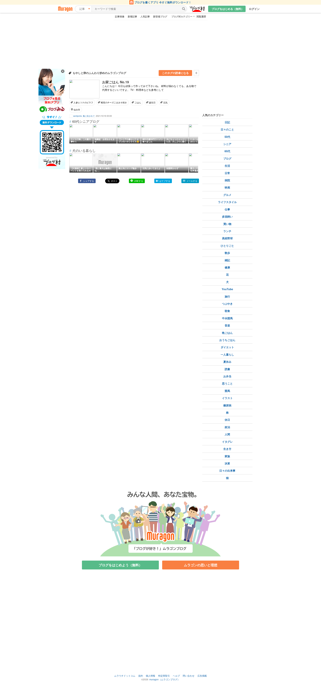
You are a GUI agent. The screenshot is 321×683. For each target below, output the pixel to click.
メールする (191, 180)
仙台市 (77, 109)
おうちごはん (227, 340)
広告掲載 (202, 675)
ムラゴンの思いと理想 (200, 564)
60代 (227, 151)
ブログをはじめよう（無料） (120, 564)
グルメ (227, 195)
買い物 (227, 224)
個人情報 (150, 675)
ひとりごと (227, 246)
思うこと (227, 383)
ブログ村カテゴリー (181, 16)
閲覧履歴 (201, 16)
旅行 (227, 296)
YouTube (227, 289)
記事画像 (119, 16)
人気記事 (145, 16)
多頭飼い (227, 216)
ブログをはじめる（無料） (228, 9)
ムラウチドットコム (124, 675)
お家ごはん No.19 (115, 81)
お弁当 (227, 376)
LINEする (138, 180)
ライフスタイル (227, 202)
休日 (227, 420)
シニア (227, 144)
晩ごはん (227, 333)
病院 (227, 180)
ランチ (227, 231)
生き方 (227, 449)
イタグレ (227, 442)
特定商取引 (164, 675)
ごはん (138, 102)
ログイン (254, 9)
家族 (227, 456)
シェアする (88, 180)
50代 (227, 137)
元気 (165, 102)
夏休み (227, 362)
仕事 (227, 209)
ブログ (227, 158)
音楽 (227, 325)
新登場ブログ (160, 16)
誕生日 (152, 102)
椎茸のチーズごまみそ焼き (114, 102)
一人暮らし (227, 354)
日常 (227, 173)
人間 (227, 434)
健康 (227, 267)
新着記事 (132, 16)
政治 (227, 427)
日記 (227, 122)
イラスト (227, 398)
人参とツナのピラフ (83, 102)
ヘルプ (176, 675)
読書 (227, 369)
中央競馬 (227, 318)
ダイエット (227, 347)
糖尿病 (227, 405)
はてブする (164, 180)
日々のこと (227, 129)
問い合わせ (188, 675)
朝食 (227, 311)
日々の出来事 (227, 470)
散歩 (227, 253)
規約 (140, 675)
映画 (227, 187)
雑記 (227, 260)
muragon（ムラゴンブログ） (164, 679)
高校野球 (227, 238)
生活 (227, 166)
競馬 (227, 391)
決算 (227, 463)
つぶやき (227, 304)
